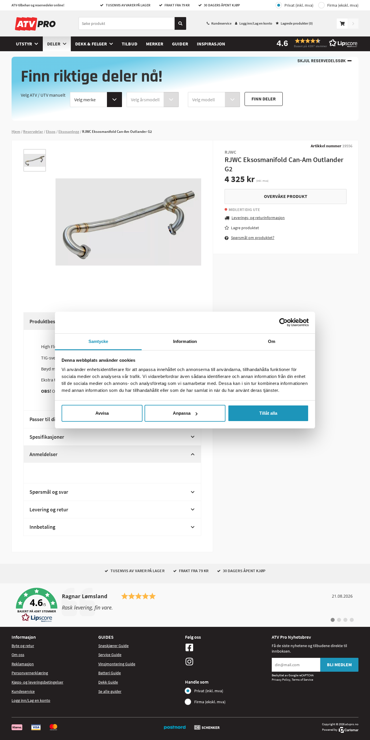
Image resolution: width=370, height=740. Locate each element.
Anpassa (181, 413)
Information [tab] (185, 341)
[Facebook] (227, 647)
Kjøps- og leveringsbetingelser (37, 682)
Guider (180, 44)
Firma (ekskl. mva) (342, 5)
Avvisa (102, 413)
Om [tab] (271, 341)
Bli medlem (339, 664)
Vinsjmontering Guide (116, 663)
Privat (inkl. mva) (298, 5)
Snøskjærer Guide (113, 645)
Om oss (18, 654)
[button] (315, 42)
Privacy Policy (281, 679)
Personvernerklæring (30, 672)
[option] (34, 160)
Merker (154, 44)
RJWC (230, 152)
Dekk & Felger (91, 44)
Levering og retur (48, 509)
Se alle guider (109, 691)
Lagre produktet (245, 227)
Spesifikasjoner (46, 437)
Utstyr (24, 44)
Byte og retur (23, 645)
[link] (185, 605)
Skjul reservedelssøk (321, 61)
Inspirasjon (211, 44)
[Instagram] (227, 661)
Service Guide (109, 654)
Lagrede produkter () (297, 23)
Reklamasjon (23, 663)
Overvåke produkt (285, 196)
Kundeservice (221, 23)
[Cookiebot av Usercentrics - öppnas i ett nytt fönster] (283, 322)
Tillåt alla (268, 413)
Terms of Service (302, 679)
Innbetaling (42, 527)
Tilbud (129, 44)
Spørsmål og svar (48, 492)
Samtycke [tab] (98, 341)
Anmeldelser (43, 454)
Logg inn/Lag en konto (255, 23)
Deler (53, 44)
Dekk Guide (108, 682)
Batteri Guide (109, 672)
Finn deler (263, 99)
